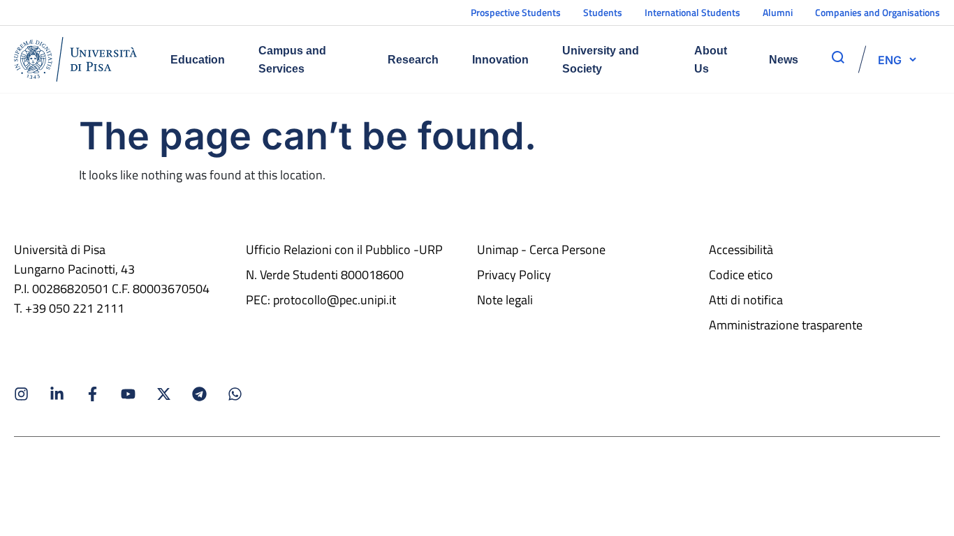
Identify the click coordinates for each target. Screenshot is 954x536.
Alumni (778, 12)
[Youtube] (128, 394)
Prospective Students (516, 12)
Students (602, 12)
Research (413, 60)
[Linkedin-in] (57, 394)
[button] (889, 59)
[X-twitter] (163, 394)
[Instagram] (21, 394)
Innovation (500, 60)
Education (197, 60)
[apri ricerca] (838, 57)
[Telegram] (199, 394)
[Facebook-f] (92, 394)
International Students (692, 12)
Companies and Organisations (877, 12)
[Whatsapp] (235, 394)
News (783, 60)
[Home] (75, 59)
